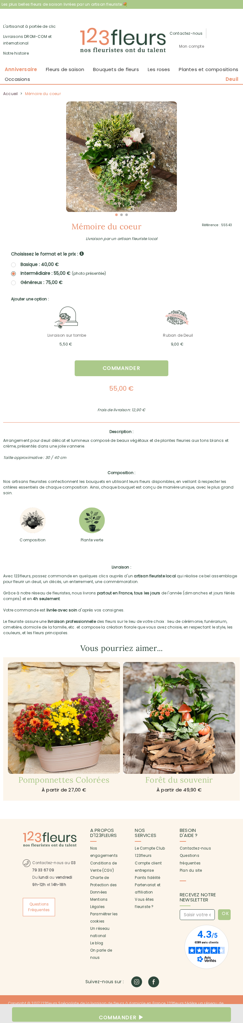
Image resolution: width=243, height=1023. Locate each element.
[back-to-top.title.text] (235, 961)
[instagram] (136, 982)
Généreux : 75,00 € (42, 282)
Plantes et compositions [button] (208, 69)
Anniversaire (21, 69)
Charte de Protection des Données (103, 885)
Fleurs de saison (65, 69)
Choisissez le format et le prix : (45, 254)
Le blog (96, 943)
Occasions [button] (17, 79)
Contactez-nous (195, 848)
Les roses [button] (159, 69)
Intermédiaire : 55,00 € (63, 273)
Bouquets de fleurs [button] (116, 69)
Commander (121, 368)
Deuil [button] (232, 79)
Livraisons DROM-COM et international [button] (27, 40)
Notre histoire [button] (16, 53)
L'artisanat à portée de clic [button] (29, 26)
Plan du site (191, 870)
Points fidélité (147, 877)
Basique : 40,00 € (40, 264)
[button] (191, 46)
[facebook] (153, 982)
